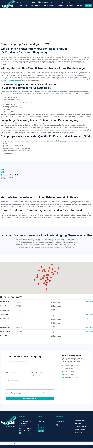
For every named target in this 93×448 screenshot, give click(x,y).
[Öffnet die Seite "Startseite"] (8, 4)
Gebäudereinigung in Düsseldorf (12, 80)
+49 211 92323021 (54, 301)
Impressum (75, 443)
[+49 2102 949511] (63, 374)
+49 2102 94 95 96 (54, 305)
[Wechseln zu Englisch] (65, 2)
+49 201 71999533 (54, 313)
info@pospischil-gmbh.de (56, 302)
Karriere (77, 435)
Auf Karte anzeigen (89, 301)
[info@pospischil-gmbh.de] (63, 377)
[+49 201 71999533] (38, 425)
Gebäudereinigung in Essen (56, 140)
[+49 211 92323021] (57, 425)
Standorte (20, 2)
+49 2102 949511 (69, 374)
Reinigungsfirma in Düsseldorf (61, 93)
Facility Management (80, 426)
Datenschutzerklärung (38, 392)
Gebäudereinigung (79, 420)
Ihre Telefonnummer (11, 372)
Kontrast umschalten (46, 2)
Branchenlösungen (80, 429)
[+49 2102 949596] (63, 371)
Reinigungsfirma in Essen (69, 246)
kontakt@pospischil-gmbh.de (57, 310)
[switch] (39, 2)
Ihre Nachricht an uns (11, 380)
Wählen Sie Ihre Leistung (37, 372)
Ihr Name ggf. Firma (11, 366)
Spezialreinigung (79, 423)
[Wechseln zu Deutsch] (58, 2)
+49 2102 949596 (69, 371)
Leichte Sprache (31, 2)
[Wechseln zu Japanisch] (72, 2)
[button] (43, 278)
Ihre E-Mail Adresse (36, 366)
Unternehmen (78, 432)
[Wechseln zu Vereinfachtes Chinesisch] (84, 2)
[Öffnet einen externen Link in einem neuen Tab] (39, 431)
